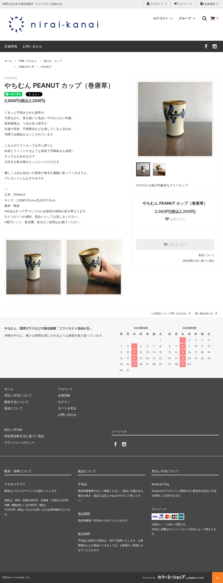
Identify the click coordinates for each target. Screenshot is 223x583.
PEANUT (46, 66)
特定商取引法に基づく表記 (198, 260)
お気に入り (177, 219)
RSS (7, 429)
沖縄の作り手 (26, 66)
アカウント (157, 3)
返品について (206, 255)
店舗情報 (10, 46)
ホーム (8, 60)
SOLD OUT (177, 244)
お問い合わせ (32, 46)
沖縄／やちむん (28, 60)
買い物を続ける (204, 313)
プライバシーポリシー (19, 442)
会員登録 (210, 3)
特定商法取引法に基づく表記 (24, 436)
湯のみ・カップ (53, 60)
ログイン (183, 3)
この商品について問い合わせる (168, 313)
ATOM (17, 429)
